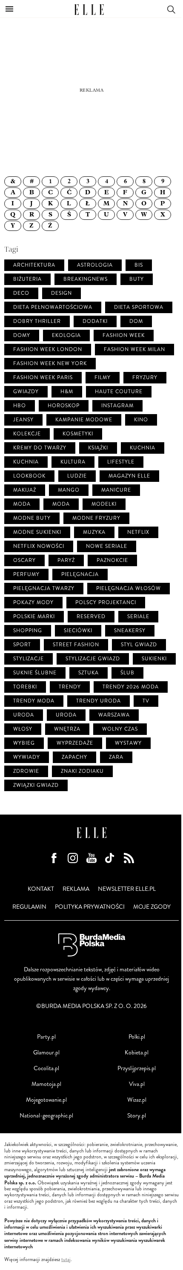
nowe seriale (106, 546)
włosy (22, 729)
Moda (61, 504)
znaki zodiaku (82, 771)
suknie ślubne (35, 673)
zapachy (74, 757)
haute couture (119, 391)
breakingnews (85, 279)
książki (98, 448)
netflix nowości (38, 546)
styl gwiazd (139, 644)
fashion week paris (43, 377)
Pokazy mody (33, 602)
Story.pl (136, 1116)
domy (21, 335)
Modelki (104, 504)
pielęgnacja (80, 574)
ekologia (66, 335)
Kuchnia (26, 462)
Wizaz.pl (136, 1100)
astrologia (95, 265)
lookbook (29, 476)
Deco (21, 293)
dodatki (95, 321)
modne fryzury (96, 518)
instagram (117, 405)
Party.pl (46, 1037)
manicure (116, 490)
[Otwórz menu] (9, 9)
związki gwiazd (36, 785)
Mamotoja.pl (46, 1084)
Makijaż (24, 490)
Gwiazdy (26, 391)
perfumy (26, 574)
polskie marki (34, 616)
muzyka (94, 532)
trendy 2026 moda (131, 687)
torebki (25, 687)
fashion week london (47, 349)
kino (141, 419)
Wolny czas (120, 729)
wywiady (26, 757)
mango (69, 490)
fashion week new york (50, 363)
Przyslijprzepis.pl (136, 1068)
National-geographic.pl (46, 1116)
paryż (66, 560)
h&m (66, 391)
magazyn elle (129, 476)
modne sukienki (37, 532)
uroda (23, 715)
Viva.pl (137, 1084)
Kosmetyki (78, 434)
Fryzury (144, 377)
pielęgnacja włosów (128, 588)
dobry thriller (37, 321)
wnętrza (67, 729)
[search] (171, 9)
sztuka (88, 673)
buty (136, 279)
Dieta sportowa (138, 307)
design (61, 293)
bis (138, 265)
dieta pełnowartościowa (52, 307)
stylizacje (28, 658)
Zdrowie (26, 771)
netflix (138, 532)
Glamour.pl (46, 1052)
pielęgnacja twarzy (43, 588)
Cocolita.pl (46, 1068)
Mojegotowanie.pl (46, 1100)
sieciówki (78, 630)
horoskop (64, 405)
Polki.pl (137, 1037)
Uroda (66, 715)
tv (146, 701)
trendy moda (33, 701)
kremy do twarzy (39, 448)
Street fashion (76, 644)
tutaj (66, 1260)
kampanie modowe (83, 419)
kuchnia (142, 448)
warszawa (114, 715)
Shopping (27, 630)
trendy (70, 687)
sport (22, 644)
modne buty (32, 518)
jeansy (23, 419)
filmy (102, 377)
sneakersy (130, 630)
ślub (127, 673)
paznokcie (112, 560)
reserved (91, 616)
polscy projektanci (105, 602)
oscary (24, 560)
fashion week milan (134, 349)
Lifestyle (120, 462)
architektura (34, 265)
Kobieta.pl (137, 1052)
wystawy (128, 743)
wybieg (24, 743)
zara (116, 757)
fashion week (124, 335)
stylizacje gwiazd (93, 658)
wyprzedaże (75, 743)
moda (22, 504)
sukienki (154, 658)
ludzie (77, 476)
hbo (19, 405)
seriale (138, 616)
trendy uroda (98, 701)
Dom (136, 321)
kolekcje (27, 434)
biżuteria (27, 279)
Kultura (73, 462)
